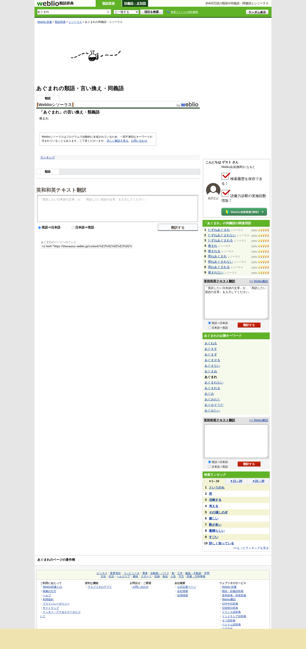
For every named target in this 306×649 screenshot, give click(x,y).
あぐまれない (214, 382)
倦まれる (214, 251)
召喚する (215, 499)
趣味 (135, 576)
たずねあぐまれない (222, 235)
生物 (157, 576)
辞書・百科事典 (196, 576)
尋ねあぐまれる (219, 267)
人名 (173, 576)
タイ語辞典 (228, 620)
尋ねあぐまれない (220, 261)
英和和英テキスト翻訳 (61, 189)
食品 (165, 576)
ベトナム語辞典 (231, 624)
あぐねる (211, 343)
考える (213, 506)
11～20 (236, 481)
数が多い (215, 524)
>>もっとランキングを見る (251, 548)
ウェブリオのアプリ (100, 586)
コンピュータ (131, 573)
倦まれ (212, 245)
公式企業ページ (186, 586)
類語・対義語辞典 (233, 591)
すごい (213, 537)
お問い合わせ (139, 140)
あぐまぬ (211, 371)
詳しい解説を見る (117, 140)
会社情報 (182, 591)
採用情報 (182, 595)
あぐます (211, 349)
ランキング (47, 157)
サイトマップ (51, 607)
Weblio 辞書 (44, 22)
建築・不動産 (193, 573)
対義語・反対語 (135, 3)
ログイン (213, 198)
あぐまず (211, 354)
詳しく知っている (221, 543)
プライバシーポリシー (56, 603)
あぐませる (212, 360)
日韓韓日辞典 (230, 607)
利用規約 (48, 599)
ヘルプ (47, 595)
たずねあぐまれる (220, 240)
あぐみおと (212, 399)
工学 (180, 573)
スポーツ (146, 576)
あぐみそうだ (214, 405)
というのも (217, 487)
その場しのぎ (218, 512)
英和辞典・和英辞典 (234, 595)
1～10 (214, 481)
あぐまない (212, 365)
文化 (103, 576)
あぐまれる (212, 388)
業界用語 (115, 573)
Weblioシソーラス (55, 104)
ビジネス (102, 573)
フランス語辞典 (231, 611)
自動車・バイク (159, 573)
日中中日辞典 (230, 603)
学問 (206, 573)
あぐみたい (212, 410)
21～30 (258, 481)
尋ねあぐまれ (217, 256)
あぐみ (209, 393)
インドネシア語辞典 (234, 616)
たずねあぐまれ (219, 230)
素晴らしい (217, 530)
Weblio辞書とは (52, 586)
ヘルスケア (123, 576)
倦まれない (216, 272)
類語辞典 (108, 3)
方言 (181, 576)
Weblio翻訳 (229, 599)
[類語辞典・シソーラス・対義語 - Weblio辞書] (48, 5)
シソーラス (75, 22)
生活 (111, 576)
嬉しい (213, 518)
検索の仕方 (49, 591)
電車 (145, 573)
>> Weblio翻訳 (258, 281)
